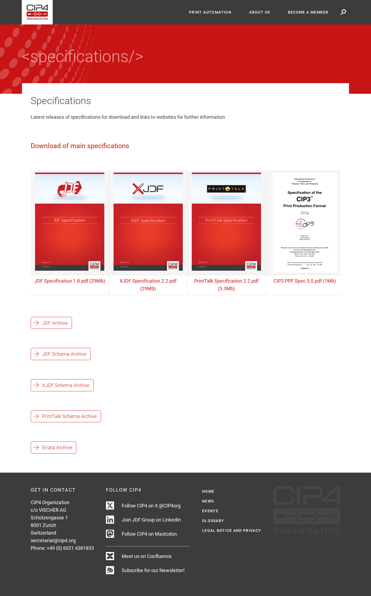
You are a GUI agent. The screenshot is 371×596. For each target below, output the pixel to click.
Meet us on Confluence (147, 556)
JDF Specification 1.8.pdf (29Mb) (69, 281)
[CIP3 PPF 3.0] (305, 222)
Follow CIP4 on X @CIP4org (151, 505)
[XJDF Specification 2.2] (148, 221)
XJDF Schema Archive (65, 385)
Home (208, 491)
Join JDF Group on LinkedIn (151, 520)
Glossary (213, 521)
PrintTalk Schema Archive (69, 416)
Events (210, 511)
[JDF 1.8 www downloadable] (69, 221)
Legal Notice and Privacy (231, 530)
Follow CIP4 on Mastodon (149, 534)
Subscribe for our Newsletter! (153, 570)
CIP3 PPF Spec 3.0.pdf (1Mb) (304, 281)
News (208, 501)
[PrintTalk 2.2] (226, 221)
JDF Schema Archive (64, 354)
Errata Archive (57, 447)
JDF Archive (55, 323)
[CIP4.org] (101, 12)
